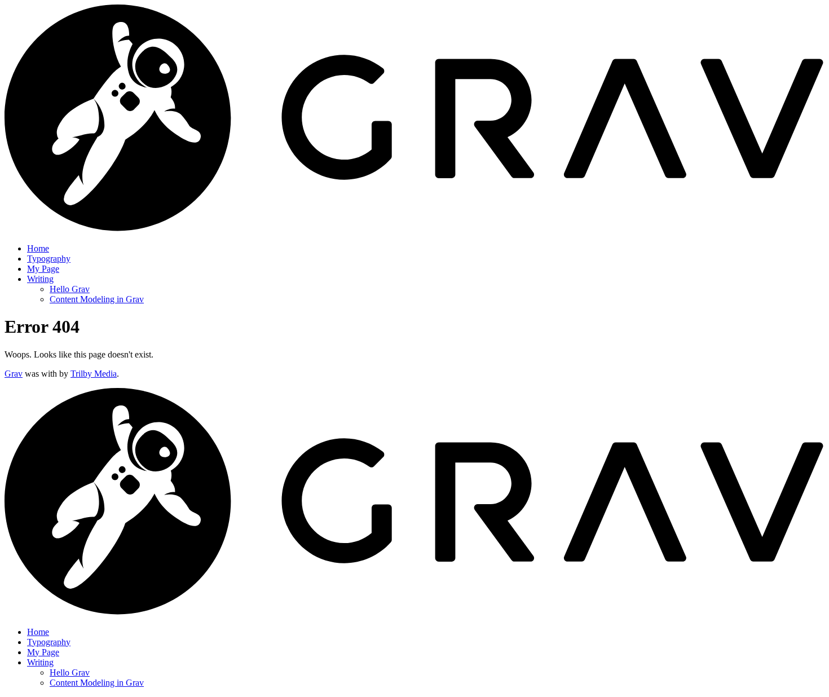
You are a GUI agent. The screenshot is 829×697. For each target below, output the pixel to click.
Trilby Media (93, 373)
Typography (48, 258)
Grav (14, 373)
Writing (40, 279)
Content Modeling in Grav (97, 299)
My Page (43, 268)
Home (38, 248)
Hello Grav (70, 289)
